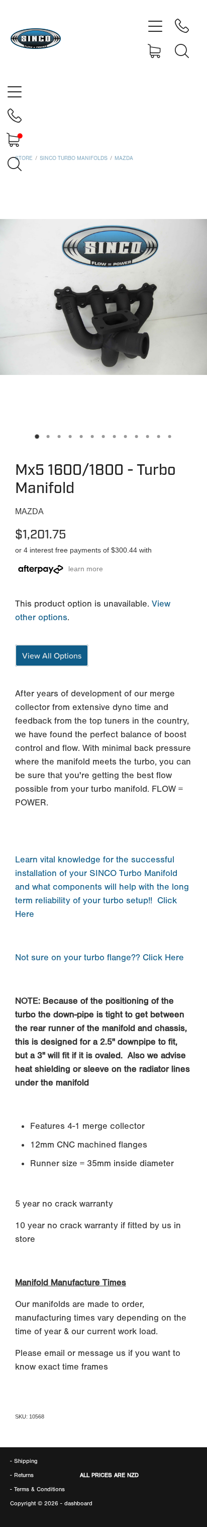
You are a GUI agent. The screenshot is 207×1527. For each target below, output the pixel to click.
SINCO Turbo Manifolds (74, 158)
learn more (85, 569)
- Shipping (24, 1460)
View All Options (51, 655)
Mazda (124, 158)
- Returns (22, 1475)
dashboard (78, 1503)
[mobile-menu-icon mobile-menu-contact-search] (182, 51)
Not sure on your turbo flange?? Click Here (99, 957)
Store (24, 158)
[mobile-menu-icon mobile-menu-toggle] (155, 26)
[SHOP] (155, 51)
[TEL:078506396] (182, 26)
